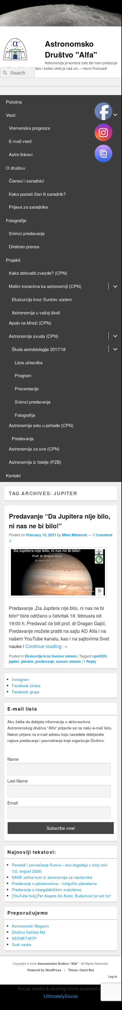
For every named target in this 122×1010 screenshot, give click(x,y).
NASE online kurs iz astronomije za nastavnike (52, 877)
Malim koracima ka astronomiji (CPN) (45, 286)
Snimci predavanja (26, 233)
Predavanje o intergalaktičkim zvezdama (46, 889)
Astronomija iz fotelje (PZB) (35, 462)
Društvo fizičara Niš (28, 932)
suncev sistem (68, 661)
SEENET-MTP (24, 938)
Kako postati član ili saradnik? (37, 194)
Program (23, 375)
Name (13, 759)
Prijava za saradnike (28, 207)
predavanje (44, 661)
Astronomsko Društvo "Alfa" (71, 49)
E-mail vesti (20, 141)
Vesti (10, 115)
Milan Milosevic (75, 534)
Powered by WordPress (44, 970)
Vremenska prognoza (29, 128)
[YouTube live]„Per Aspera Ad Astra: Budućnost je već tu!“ (61, 895)
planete (27, 661)
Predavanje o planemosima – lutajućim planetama (54, 883)
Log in (112, 976)
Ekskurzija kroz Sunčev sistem (42, 299)
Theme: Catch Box (81, 970)
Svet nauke (21, 944)
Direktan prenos (24, 246)
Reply (89, 661)
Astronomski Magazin (30, 926)
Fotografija (25, 415)
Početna (14, 102)
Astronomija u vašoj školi (36, 312)
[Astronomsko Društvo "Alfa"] (15, 58)
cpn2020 (99, 656)
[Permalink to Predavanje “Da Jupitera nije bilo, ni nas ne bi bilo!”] (58, 600)
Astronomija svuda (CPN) (33, 336)
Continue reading (46, 646)
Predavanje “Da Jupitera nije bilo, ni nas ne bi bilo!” (59, 520)
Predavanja (23, 438)
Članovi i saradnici (26, 181)
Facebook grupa (25, 691)
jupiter (14, 661)
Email (12, 803)
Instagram (20, 679)
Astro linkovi (20, 154)
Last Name (17, 781)
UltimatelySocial (61, 996)
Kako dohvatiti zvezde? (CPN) (38, 273)
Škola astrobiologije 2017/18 (38, 349)
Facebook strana (26, 685)
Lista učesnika (28, 362)
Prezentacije (27, 388)
